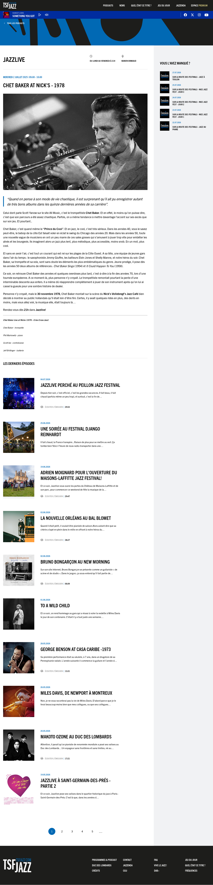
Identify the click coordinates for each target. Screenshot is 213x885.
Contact (127, 859)
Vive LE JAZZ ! (160, 865)
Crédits (96, 870)
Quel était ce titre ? (141, 5)
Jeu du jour (164, 5)
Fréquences (191, 870)
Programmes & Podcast (104, 859)
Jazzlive (14, 59)
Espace (199, 5)
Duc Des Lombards (101, 865)
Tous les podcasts (15, 23)
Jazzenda (181, 5)
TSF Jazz (9, 5)
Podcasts (108, 5)
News (122, 5)
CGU (125, 870)
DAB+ (156, 870)
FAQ (156, 859)
